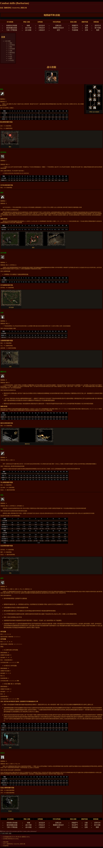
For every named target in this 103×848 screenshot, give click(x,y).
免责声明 (5, 845)
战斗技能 (28, 30)
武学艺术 (98, 25)
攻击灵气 (75, 28)
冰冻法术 (42, 25)
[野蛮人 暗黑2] (51, 83)
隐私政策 (5, 842)
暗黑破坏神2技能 (52, 15)
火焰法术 (42, 30)
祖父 (6, 684)
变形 (86, 28)
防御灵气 (75, 25)
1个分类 (2, 833)
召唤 (86, 30)
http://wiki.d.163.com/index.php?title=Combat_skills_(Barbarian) (19, 831)
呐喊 (28, 25)
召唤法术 (58, 25)
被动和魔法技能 (11, 28)
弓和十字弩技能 (11, 30)
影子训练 (98, 28)
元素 (86, 25)
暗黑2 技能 (8, 833)
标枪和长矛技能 (11, 25)
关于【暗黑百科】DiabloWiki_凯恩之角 (14, 844)
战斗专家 (28, 28)
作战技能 (75, 30)
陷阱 (97, 30)
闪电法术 (42, 28)
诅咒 (58, 30)
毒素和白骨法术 (58, 28)
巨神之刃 (27, 711)
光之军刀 (20, 711)
